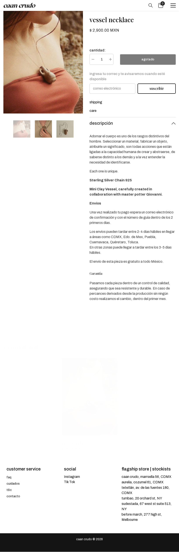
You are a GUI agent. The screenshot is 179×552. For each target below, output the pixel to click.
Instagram (72, 477)
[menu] (173, 5)
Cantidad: (97, 50)
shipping (96, 102)
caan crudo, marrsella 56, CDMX (146, 477)
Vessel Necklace (74, 444)
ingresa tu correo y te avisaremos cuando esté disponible (127, 76)
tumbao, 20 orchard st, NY (142, 498)
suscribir (157, 88)
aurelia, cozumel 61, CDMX (143, 482)
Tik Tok (69, 482)
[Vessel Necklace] (89, 396)
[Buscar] (150, 5)
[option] (43, 62)
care (93, 110)
